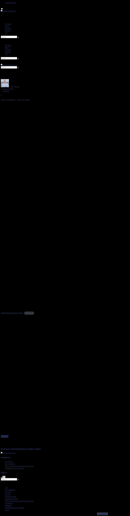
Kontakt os (9, 462)
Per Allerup (15, 86)
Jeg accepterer (102, 514)
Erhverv (8, 31)
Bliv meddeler (10, 464)
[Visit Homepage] (8, 11)
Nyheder (8, 24)
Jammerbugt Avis (11, 499)
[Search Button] (18, 37)
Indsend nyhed (10, 3)
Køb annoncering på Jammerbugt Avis (19, 466)
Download (29, 313)
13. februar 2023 (7, 89)
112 (6, 33)
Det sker (8, 28)
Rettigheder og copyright (14, 468)
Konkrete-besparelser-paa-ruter (12, 313)
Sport (7, 26)
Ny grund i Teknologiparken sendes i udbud (21, 449)
